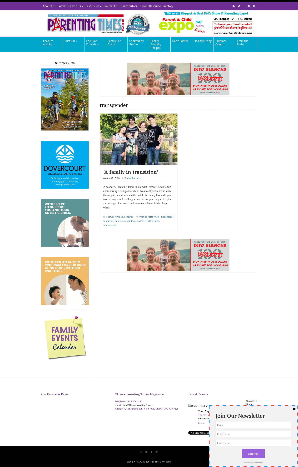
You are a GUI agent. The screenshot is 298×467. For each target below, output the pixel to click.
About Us (48, 6)
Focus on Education (92, 42)
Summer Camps (220, 42)
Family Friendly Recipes (156, 44)
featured (107, 220)
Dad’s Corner (180, 41)
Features (128, 216)
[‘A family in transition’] (138, 139)
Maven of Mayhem (149, 220)
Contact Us (110, 6)
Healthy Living (203, 41)
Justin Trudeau (131, 220)
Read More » (167, 216)
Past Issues (92, 6)
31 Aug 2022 (251, 401)
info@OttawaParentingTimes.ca (138, 405)
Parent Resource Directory (156, 6)
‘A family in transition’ (130, 172)
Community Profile (136, 42)
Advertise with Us (70, 6)
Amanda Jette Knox (149, 216)
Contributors (129, 6)
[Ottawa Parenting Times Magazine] (96, 23)
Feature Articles (48, 42)
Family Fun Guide (114, 42)
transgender (109, 225)
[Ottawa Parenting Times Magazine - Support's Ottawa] (216, 403)
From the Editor (242, 42)
